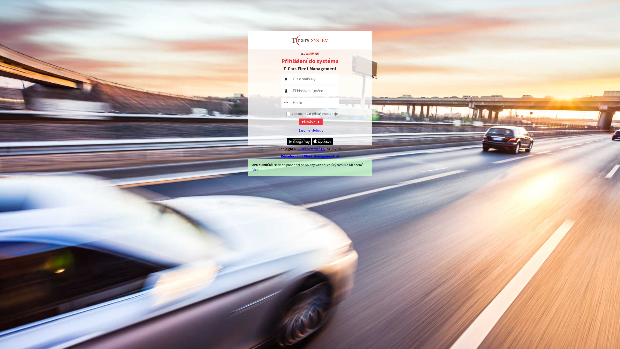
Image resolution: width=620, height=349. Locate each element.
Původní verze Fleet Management (308, 156)
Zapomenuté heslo (310, 130)
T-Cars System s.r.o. (311, 149)
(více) (256, 169)
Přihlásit (309, 122)
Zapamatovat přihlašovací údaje (315, 113)
